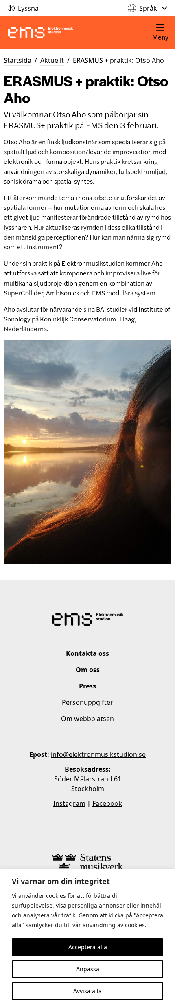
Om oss (88, 669)
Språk (148, 8)
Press (87, 686)
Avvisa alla (87, 991)
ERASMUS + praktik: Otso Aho (118, 60)
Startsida (17, 60)
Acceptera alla (87, 947)
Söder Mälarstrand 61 (87, 778)
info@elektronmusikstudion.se (98, 754)
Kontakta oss (87, 653)
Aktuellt (52, 60)
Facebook (107, 803)
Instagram (69, 803)
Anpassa (87, 969)
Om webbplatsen (87, 718)
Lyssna (28, 8)
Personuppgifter (87, 702)
